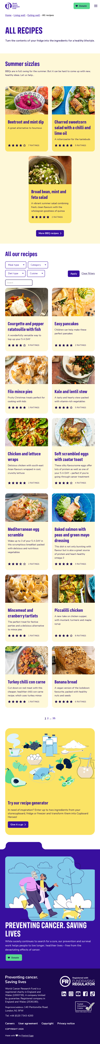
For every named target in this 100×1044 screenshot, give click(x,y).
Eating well (34, 15)
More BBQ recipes (49, 233)
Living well (19, 15)
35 (53, 718)
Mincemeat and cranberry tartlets (26, 608)
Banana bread (73, 677)
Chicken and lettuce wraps (26, 453)
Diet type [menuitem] (13, 273)
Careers (10, 1023)
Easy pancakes (73, 319)
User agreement (28, 1023)
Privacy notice (66, 1023)
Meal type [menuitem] (13, 264)
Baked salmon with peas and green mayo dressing (73, 531)
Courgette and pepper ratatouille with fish (26, 319)
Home (8, 15)
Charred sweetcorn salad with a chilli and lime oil (73, 118)
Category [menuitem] (36, 264)
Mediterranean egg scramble (26, 531)
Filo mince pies (26, 384)
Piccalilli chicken (73, 608)
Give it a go (16, 824)
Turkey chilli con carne (26, 677)
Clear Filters (88, 273)
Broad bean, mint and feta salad (50, 189)
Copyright (48, 1023)
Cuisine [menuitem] (34, 273)
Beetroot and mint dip (26, 118)
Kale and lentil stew (73, 384)
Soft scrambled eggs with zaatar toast (73, 453)
